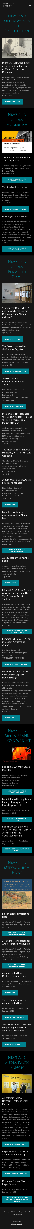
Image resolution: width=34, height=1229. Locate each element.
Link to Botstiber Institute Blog (17, 550)
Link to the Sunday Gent (15, 209)
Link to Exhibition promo (16, 1174)
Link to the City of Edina (15, 371)
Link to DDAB (10, 583)
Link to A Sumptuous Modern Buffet (17, 180)
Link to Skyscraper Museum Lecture (17, 850)
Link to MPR (10, 505)
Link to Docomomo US (14, 407)
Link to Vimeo (11, 718)
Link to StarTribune (14, 1045)
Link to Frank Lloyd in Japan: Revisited (17, 792)
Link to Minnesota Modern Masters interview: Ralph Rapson (17, 1199)
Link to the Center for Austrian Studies (17, 632)
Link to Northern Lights (15, 1144)
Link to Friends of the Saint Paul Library (17, 933)
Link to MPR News (12, 102)
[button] (30, 5)
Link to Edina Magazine (15, 1017)
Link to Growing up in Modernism (17, 249)
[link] (12, 6)
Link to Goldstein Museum (16, 664)
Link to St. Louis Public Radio (17, 819)
